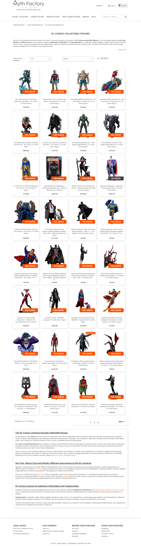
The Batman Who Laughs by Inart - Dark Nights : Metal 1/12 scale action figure (83, 363)
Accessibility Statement (21, 534)
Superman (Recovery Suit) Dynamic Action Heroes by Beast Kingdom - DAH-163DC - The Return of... (83, 276)
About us (46, 528)
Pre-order (75, 528)
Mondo (66, 476)
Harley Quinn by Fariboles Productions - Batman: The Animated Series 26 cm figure (25, 320)
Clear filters (102, 58)
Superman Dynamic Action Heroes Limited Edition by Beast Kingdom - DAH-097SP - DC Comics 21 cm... (26, 276)
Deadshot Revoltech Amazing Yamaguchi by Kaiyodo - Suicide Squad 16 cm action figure (112, 320)
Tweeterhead (99, 490)
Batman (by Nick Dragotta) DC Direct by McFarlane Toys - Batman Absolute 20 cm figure (55, 188)
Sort (40, 58)
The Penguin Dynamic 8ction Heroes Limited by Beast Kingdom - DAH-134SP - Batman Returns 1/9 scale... (54, 232)
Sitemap (75, 536)
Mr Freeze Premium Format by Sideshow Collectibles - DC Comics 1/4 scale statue (26, 101)
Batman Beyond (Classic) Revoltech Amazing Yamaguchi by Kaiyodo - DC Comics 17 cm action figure (112, 363)
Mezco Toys (40, 474)
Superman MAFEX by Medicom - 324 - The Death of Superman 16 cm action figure (111, 101)
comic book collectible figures (64, 455)
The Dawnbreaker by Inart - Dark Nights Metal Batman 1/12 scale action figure (83, 145)
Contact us (46, 534)
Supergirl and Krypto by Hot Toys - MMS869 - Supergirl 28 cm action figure (83, 320)
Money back (105, 531)
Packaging (105, 528)
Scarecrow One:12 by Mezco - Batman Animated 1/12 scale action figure (54, 363)
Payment (75, 531)
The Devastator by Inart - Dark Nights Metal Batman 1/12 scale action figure (112, 145)
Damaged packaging (79, 534)
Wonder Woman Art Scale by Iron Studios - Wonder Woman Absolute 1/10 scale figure (83, 188)
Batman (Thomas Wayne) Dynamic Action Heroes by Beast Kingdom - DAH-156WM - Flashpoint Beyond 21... (54, 277)
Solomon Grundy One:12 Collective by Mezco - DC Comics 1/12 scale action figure (55, 145)
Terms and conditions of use (23, 528)
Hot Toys (39, 469)
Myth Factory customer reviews (53, 531)
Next (122, 422)
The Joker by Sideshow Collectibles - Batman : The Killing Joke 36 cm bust (26, 363)
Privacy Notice (18, 531)
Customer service (107, 534)
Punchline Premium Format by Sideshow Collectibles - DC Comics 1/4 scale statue (112, 407)
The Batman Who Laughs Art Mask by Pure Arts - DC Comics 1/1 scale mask (26, 145)
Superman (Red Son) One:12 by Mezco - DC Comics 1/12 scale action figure (54, 407)
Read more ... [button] (123, 50)
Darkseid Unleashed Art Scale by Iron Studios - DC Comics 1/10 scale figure (26, 231)
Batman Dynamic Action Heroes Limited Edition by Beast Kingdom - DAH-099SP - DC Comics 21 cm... (112, 231)
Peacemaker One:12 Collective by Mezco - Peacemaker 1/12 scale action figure (54, 101)
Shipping (104, 536)
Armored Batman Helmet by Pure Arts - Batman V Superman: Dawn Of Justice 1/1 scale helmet (26, 407)
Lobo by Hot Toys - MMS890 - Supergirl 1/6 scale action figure (54, 319)
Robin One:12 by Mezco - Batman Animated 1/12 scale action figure (83, 406)
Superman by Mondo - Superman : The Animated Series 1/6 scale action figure (112, 188)
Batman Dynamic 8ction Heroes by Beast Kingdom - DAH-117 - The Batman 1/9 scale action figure (83, 231)
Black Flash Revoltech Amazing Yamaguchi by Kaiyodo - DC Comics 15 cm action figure (112, 276)
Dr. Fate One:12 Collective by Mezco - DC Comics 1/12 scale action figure (26, 188)
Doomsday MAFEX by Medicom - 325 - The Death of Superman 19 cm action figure (83, 101)
